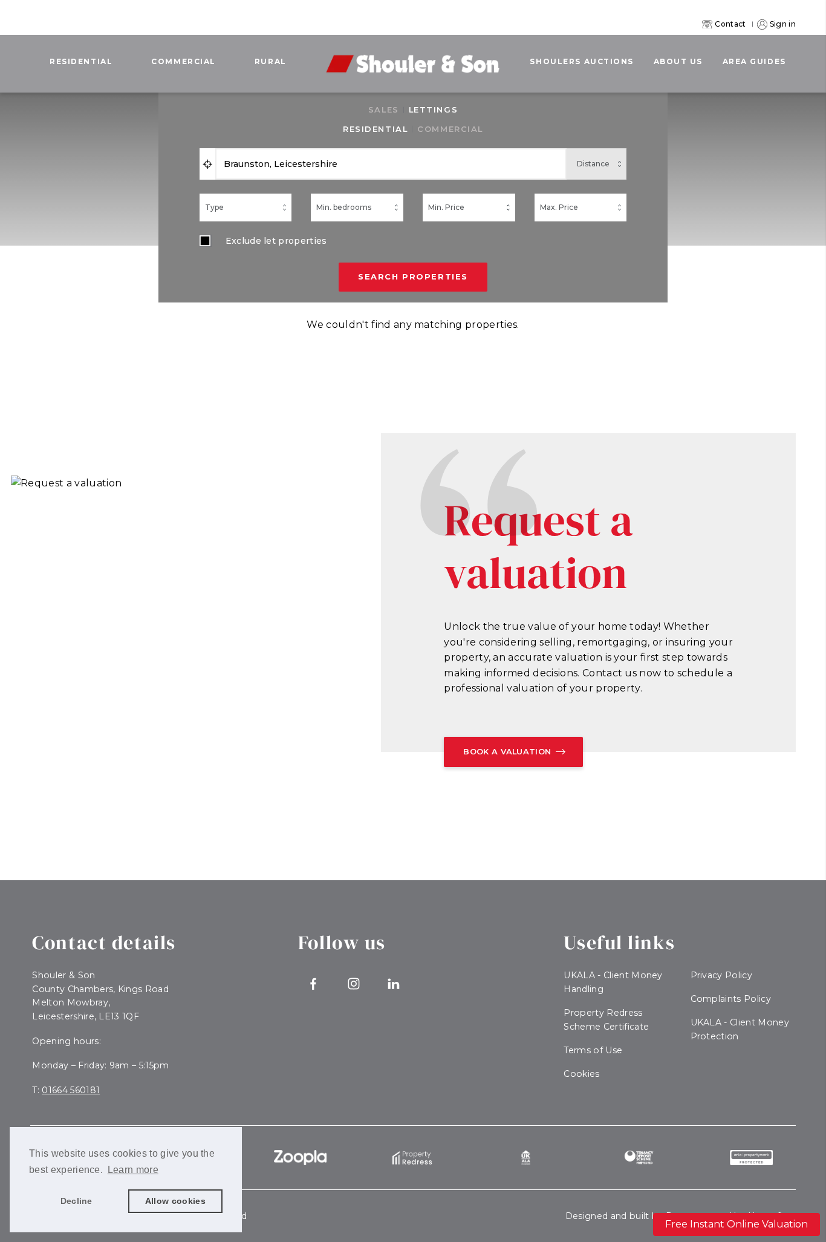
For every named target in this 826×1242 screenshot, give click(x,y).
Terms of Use (593, 1050)
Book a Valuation (507, 751)
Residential (81, 61)
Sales (383, 109)
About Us (678, 61)
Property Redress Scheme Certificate (606, 1019)
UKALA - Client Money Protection (740, 1029)
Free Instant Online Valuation (736, 1224)
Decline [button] (76, 1201)
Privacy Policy (721, 975)
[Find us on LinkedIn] (394, 984)
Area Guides (754, 61)
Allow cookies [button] (175, 1201)
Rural (271, 61)
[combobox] (391, 164)
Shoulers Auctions (582, 61)
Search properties (413, 276)
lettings (433, 109)
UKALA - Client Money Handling (613, 982)
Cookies (581, 1073)
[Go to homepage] (413, 55)
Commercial (183, 61)
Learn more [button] (133, 1170)
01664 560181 (71, 1090)
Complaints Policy (731, 998)
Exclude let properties (276, 240)
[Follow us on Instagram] (353, 984)
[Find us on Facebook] (313, 984)
